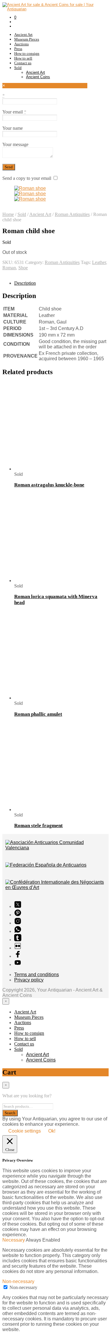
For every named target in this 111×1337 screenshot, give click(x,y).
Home (8, 214)
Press (18, 49)
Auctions (21, 44)
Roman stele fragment (38, 825)
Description (25, 283)
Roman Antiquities (72, 214)
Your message (15, 144)
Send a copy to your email (26, 178)
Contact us (22, 63)
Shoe (23, 267)
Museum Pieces (26, 39)
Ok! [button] (51, 1130)
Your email (14, 111)
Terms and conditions (36, 974)
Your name (12, 128)
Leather (99, 262)
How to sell (23, 58)
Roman (9, 267)
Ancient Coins (38, 77)
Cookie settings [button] (24, 1130)
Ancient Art (23, 34)
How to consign (26, 53)
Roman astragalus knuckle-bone (49, 485)
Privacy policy (29, 979)
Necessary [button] (14, 1239)
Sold (18, 67)
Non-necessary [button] (18, 1281)
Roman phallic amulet (38, 714)
